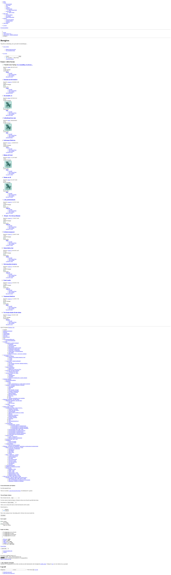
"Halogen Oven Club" (13, 371)
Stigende (7, 509)
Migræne (10, 413)
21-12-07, (9, 174)
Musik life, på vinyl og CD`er (15, 369)
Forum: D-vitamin (12, 441)
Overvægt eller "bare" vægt (12, 439)
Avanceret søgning (10, 19)
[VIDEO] (5, 542)
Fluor (10, 382)
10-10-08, (9, 93)
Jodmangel (8, 381)
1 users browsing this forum (15, 490)
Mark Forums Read (13, 10)
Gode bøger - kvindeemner (14, 350)
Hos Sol (10, 362)
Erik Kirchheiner (12, 457)
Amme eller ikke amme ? (14, 410)
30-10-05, (9, 324)
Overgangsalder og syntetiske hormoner (19, 427)
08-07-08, (9, 115)
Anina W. (10, 82)
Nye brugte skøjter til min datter (12, 312)
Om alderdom (11, 463)
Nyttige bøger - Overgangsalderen (16, 351)
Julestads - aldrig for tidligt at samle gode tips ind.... (16, 477)
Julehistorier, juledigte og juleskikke (16, 481)
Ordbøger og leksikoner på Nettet (13, 466)
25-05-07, (9, 229)
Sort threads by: (4, 502)
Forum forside (9, 4)
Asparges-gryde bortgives (10, 79)
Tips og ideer (11, 364)
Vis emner (9, 57)
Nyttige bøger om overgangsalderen (16, 434)
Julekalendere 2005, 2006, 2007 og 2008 (17, 478)
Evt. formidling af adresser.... (25, 64)
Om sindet (11, 458)
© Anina (10, 359)
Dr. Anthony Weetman (13, 392)
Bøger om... (11, 395)
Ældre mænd (11, 452)
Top (13, 327)
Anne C (9, 142)
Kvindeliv (5, 341)
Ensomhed (11, 376)
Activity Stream (9, 14)
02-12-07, (9, 197)
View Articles (11, 75)
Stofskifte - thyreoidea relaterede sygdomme (15, 385)
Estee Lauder (7, 280)
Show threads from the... (6, 497)
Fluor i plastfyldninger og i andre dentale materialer (19, 383)
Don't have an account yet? (9, 573)
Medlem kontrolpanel (7, 331)
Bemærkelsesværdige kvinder (15, 347)
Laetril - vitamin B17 (13, 436)
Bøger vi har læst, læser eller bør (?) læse (14, 447)
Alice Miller (11, 352)
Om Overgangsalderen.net (8, 339)
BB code (5, 539)
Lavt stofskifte (12, 386)
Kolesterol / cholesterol (13, 415)
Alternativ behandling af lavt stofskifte (17, 398)
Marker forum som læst (11, 49)
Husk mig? (29, 569)
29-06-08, (9, 137)
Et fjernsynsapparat (9, 232)
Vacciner (10, 401)
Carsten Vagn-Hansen (13, 455)
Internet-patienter (12, 393)
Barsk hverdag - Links (13, 472)
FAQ (7, 6)
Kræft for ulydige (9, 435)
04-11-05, (9, 293)
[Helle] (8, 108)
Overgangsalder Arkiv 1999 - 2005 (16, 429)
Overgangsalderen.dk (7, 550)
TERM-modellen (9, 443)
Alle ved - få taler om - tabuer (12, 373)
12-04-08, (9, 152)
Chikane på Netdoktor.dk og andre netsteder (18, 377)
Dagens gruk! (11, 368)
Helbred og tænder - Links (14, 475)
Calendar (8, 7)
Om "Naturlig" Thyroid (14, 389)
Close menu (5, 23)
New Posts (8, 5)
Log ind (5, 25)
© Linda (10, 358)
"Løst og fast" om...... (7, 33)
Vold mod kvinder (12, 345)
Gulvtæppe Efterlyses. (9, 140)
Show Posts (16, 57)
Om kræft (11, 464)
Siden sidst (5, 13)
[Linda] (5, 85)
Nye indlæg (8, 16)
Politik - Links (12, 470)
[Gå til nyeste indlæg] (4, 85)
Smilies (4, 540)
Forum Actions (9, 8)
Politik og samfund (10, 356)
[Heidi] (8, 167)
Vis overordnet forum (10, 50)
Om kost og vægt (12, 460)
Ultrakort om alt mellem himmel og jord (17, 357)
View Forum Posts (12, 74)
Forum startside (6, 337)
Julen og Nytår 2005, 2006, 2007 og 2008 (12, 476)
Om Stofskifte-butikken (11, 380)
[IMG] (4, 541)
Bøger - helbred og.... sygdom (12, 454)
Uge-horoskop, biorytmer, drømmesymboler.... (18, 363)
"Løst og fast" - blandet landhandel (10, 34)
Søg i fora (5, 335)
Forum (4, 2)
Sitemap (5, 552)
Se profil (10, 73)
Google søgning (9, 20)
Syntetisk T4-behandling (14, 391)
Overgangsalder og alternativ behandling (19, 428)
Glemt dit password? (7, 572)
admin (9, 67)
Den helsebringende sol (13, 421)
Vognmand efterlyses (9, 296)
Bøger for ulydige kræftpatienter (15, 437)
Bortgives (11, 365)
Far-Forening (11, 346)
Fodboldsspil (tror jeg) (10, 118)
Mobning (10, 374)
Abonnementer (6, 333)
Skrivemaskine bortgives (10, 264)
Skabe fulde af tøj (8, 248)
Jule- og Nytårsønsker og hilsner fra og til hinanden (19, 479)
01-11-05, (9, 309)
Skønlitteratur (11, 449)
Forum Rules (3, 546)
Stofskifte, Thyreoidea (13, 409)
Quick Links (8, 11)
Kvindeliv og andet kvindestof (12, 343)
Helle (9, 98)
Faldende (7, 510)
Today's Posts (11, 12)
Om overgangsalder (13, 459)
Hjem (4, 1)
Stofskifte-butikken (7, 379)
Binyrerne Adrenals (13, 394)
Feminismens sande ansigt (14, 349)
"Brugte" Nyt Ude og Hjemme (12, 215)
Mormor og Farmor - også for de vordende (17, 353)
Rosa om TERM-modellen (14, 445)
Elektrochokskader (12, 416)
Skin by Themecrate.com (6, 559)
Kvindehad (11, 344)
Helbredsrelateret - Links (14, 473)
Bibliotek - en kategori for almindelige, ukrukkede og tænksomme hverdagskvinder (20, 446)
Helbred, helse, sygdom (8, 406)
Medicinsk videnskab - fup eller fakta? (11, 399)
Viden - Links (11, 471)
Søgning (5, 18)
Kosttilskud (8, 440)
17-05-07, (9, 245)
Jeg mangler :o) (8, 95)
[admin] (5, 254)
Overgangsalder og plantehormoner (18, 425)
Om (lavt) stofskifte (13, 461)
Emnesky (8, 22)
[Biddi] (5, 302)
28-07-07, (9, 213)
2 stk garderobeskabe (9, 199)
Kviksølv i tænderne (13, 417)
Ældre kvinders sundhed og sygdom (16, 412)
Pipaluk (9, 315)
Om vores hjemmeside (10, 340)
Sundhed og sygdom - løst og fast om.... (14, 407)
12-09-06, (9, 261)
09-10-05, (9, 76)
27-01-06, (9, 277)
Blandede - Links (12, 469)
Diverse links (8, 467)
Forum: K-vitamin (12, 442)
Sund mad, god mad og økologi (12, 370)
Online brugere (6, 334)
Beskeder (5, 332)
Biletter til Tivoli (8, 155)
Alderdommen (12, 375)
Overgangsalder (12, 411)
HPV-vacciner (12, 403)
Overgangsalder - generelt (14, 424)
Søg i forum (5, 53)
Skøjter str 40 (7, 177)
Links (10, 397)
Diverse (10, 453)
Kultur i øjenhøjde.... (10, 367)
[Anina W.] (5, 206)
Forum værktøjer (6, 46)
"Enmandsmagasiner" (10, 465)
